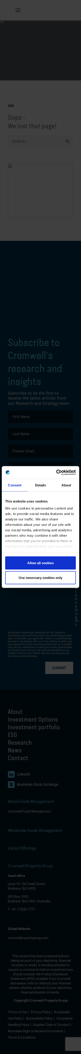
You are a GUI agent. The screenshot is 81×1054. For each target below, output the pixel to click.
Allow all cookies (40, 563)
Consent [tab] (14, 485)
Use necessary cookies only (40, 578)
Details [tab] (40, 485)
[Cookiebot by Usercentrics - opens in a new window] (57, 473)
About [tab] (66, 485)
